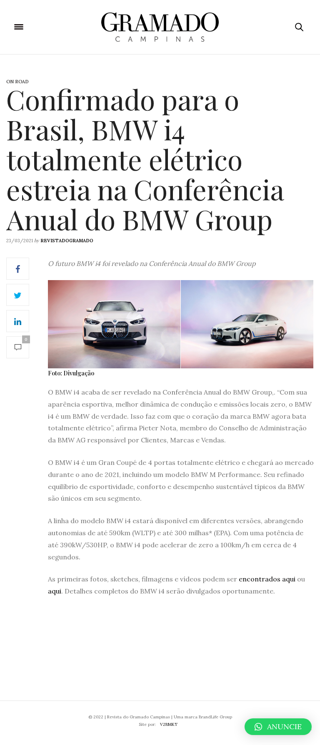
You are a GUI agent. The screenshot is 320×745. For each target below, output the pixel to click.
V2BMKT (169, 724)
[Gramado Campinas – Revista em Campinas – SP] (159, 27)
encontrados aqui (267, 579)
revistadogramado (66, 240)
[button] (278, 726)
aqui (54, 591)
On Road (17, 81)
